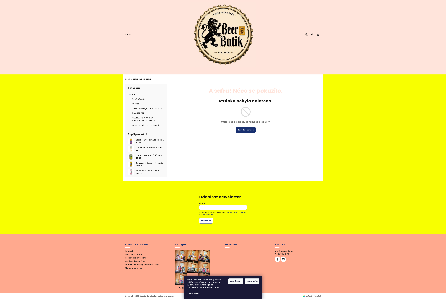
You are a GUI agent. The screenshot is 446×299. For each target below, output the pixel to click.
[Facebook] (277, 259)
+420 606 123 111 (282, 254)
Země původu (138, 99)
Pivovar (135, 103)
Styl (133, 94)
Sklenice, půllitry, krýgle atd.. (146, 125)
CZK (126, 34)
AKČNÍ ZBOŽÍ (138, 113)
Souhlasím (252, 281)
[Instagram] (283, 259)
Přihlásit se (206, 221)
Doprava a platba (134, 254)
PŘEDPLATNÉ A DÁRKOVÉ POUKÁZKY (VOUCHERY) (143, 119)
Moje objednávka (133, 268)
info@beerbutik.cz (284, 251)
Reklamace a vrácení (135, 258)
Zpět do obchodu (246, 130)
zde (217, 287)
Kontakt (129, 251)
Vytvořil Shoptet (313, 296)
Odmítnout (235, 281)
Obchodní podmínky (135, 261)
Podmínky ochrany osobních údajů (142, 264)
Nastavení (194, 293)
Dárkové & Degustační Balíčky (147, 108)
